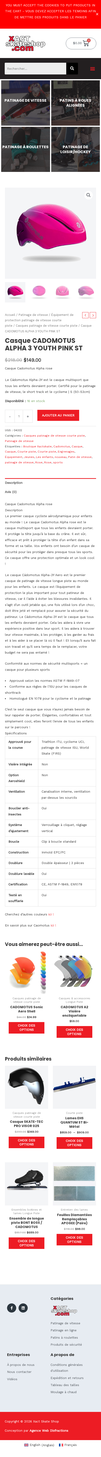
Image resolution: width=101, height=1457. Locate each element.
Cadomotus (61, 446)
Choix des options (26, 1027)
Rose (39, 462)
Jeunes (29, 457)
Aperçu (26, 990)
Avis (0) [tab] (11, 492)
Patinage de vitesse (33, 315)
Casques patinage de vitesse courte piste (47, 325)
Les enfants (44, 457)
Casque (77, 446)
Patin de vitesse (80, 457)
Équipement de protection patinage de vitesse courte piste (39, 320)
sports (58, 462)
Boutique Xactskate (37, 446)
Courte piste (26, 451)
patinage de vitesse (19, 462)
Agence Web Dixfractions (49, 1430)
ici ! (50, 914)
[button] (92, 68)
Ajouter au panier (58, 415)
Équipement (13, 457)
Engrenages (66, 451)
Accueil (10, 315)
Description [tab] (14, 482)
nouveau (60, 457)
